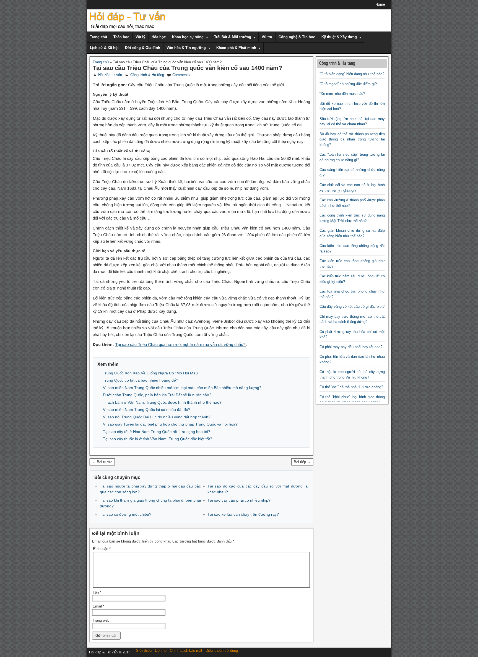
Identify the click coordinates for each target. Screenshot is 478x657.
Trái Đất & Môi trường (232, 37)
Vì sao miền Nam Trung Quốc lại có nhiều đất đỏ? (146, 409)
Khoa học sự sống (188, 37)
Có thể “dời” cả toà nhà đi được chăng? (351, 387)
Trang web (101, 620)
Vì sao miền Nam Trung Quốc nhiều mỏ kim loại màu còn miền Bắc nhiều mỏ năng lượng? (182, 387)
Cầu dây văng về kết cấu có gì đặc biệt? (352, 306)
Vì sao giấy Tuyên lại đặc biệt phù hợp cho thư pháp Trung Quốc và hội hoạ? (170, 424)
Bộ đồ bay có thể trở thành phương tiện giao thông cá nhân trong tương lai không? (352, 139)
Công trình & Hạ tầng (147, 75)
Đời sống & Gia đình (142, 48)
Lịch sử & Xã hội (104, 48)
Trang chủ (98, 37)
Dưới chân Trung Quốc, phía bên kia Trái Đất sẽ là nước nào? (157, 395)
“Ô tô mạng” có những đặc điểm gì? (348, 84)
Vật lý (140, 37)
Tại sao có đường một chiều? (125, 514)
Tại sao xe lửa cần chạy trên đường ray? (243, 514)
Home (380, 4)
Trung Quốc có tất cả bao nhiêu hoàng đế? (140, 380)
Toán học (121, 37)
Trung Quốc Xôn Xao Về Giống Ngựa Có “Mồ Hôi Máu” (151, 373)
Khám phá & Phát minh (236, 48)
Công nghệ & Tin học (297, 37)
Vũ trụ (267, 37)
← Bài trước (102, 462)
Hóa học (159, 37)
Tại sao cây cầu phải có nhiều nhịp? (239, 500)
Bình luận (102, 549)
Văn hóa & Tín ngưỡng (186, 48)
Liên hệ (161, 650)
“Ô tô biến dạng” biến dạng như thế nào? (351, 74)
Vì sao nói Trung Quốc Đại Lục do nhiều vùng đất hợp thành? (157, 417)
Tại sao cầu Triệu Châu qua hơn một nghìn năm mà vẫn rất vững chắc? (180, 344)
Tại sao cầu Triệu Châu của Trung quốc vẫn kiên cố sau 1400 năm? (187, 67)
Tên (97, 592)
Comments (181, 75)
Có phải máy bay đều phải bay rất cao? (350, 347)
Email (98, 606)
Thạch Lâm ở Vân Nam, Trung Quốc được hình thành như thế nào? (162, 402)
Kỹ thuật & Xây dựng (339, 37)
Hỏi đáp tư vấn (110, 75)
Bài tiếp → (302, 462)
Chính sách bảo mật (186, 650)
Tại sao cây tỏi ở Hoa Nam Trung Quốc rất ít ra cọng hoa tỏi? (156, 431)
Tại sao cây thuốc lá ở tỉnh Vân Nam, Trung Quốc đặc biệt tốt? (157, 439)
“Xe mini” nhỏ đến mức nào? (342, 94)
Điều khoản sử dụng (222, 650)
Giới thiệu (144, 650)
